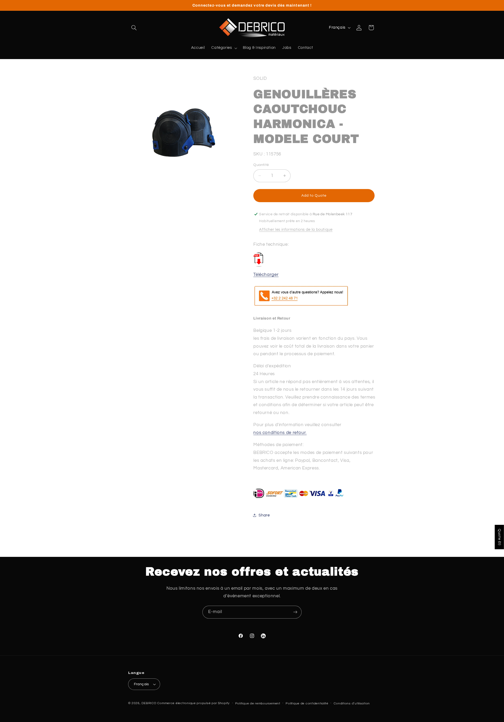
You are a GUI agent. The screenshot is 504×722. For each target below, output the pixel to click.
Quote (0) (499, 537)
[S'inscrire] (295, 612)
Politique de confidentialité (307, 703)
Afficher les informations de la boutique (295, 229)
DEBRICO (148, 703)
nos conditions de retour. (280, 432)
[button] (134, 28)
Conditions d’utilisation (352, 703)
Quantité (261, 165)
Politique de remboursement (257, 703)
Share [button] (264, 515)
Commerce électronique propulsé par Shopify (193, 703)
